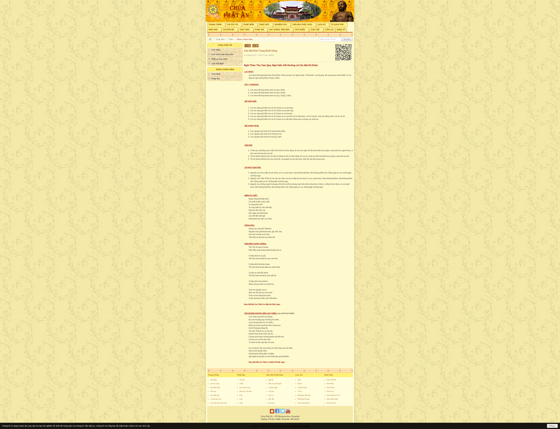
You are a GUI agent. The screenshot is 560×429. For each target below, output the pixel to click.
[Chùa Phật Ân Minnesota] (292, 11)
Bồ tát (300, 383)
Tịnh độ (242, 380)
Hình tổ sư (330, 391)
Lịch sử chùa (214, 383)
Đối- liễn (271, 399)
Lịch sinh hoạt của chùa (218, 403)
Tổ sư (300, 391)
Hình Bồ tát (330, 387)
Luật (240, 399)
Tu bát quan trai (215, 399)
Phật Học (241, 375)
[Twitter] (283, 413)
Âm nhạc (271, 403)
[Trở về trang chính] (272, 413)
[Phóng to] (255, 46)
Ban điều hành (215, 387)
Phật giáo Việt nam (304, 395)
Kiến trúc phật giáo (274, 383)
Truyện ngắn (272, 387)
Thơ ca (270, 395)
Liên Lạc (213, 391)
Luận (241, 403)
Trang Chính (213, 375)
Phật (299, 380)
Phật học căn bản (245, 391)
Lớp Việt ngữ (214, 395)
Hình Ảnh (328, 375)
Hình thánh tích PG (333, 395)
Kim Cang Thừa (244, 387)
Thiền (241, 383)
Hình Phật (330, 383)
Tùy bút (271, 391)
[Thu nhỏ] (247, 46)
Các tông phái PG (304, 403)
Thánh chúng (302, 387)
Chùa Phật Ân (331, 380)
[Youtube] (288, 413)
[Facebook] (277, 413)
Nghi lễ (270, 380)
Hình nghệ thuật (332, 399)
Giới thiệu (213, 380)
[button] (216, 24)
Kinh (240, 395)
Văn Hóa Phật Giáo (274, 375)
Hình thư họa (331, 403)
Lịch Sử (298, 375)
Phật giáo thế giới (304, 399)
